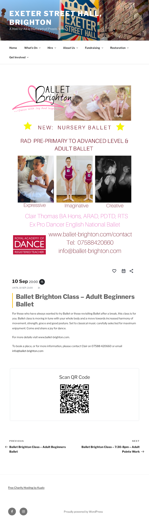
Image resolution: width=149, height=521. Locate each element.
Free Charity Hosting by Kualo (26, 487)
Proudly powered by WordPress (83, 511)
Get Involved (17, 57)
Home (13, 47)
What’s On (30, 47)
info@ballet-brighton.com (27, 350)
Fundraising (92, 47)
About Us (69, 47)
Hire (50, 47)
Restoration (118, 47)
